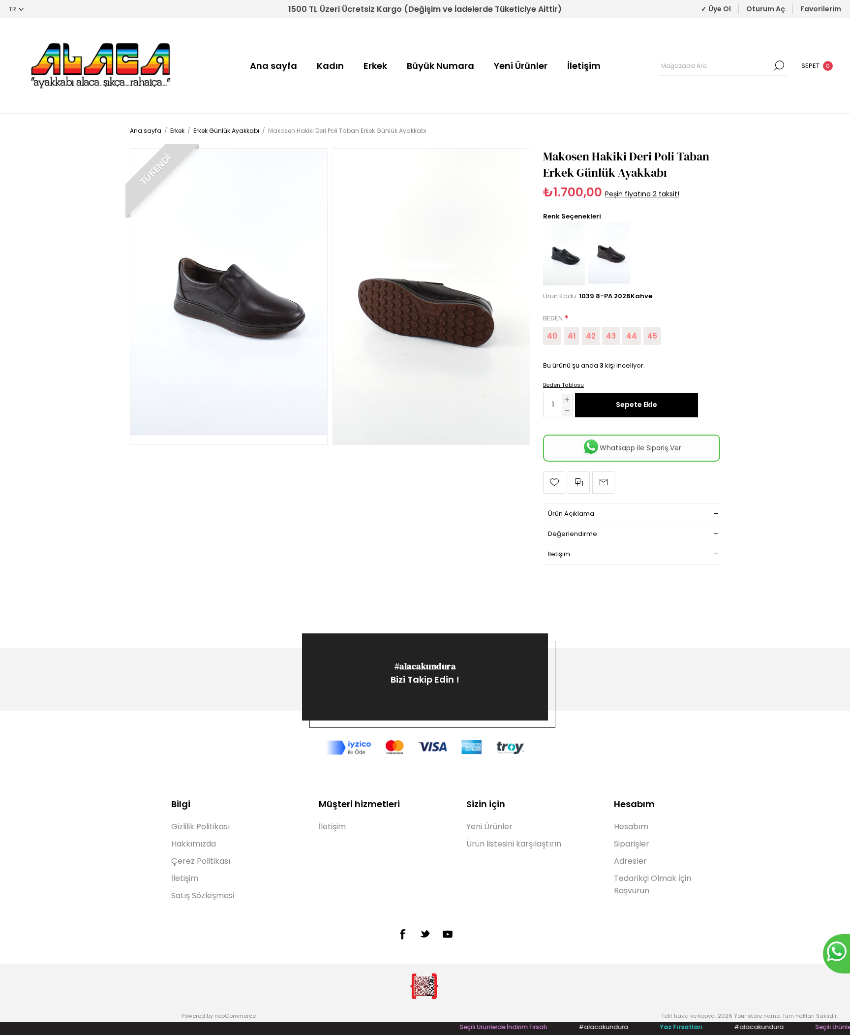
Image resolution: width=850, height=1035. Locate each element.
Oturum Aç (765, 9)
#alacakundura (425, 666)
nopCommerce (235, 1016)
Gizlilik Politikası (200, 826)
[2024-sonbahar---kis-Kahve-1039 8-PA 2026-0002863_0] (228, 296)
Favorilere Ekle (554, 482)
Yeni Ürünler (520, 66)
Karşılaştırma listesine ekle (579, 482)
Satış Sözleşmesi (202, 895)
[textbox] (715, 65)
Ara (779, 65)
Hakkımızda (193, 843)
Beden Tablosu (563, 385)
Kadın (330, 66)
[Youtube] (447, 934)
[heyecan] (425, 933)
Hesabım (631, 826)
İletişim (584, 66)
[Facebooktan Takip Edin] (402, 934)
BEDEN (553, 318)
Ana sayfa (273, 66)
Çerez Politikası (200, 861)
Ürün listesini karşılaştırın (513, 843)
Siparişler (631, 843)
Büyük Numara (440, 66)
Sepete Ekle (636, 404)
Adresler (630, 861)
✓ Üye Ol (716, 9)
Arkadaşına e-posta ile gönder (603, 482)
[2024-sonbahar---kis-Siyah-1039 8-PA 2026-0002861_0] (564, 283)
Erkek (375, 66)
